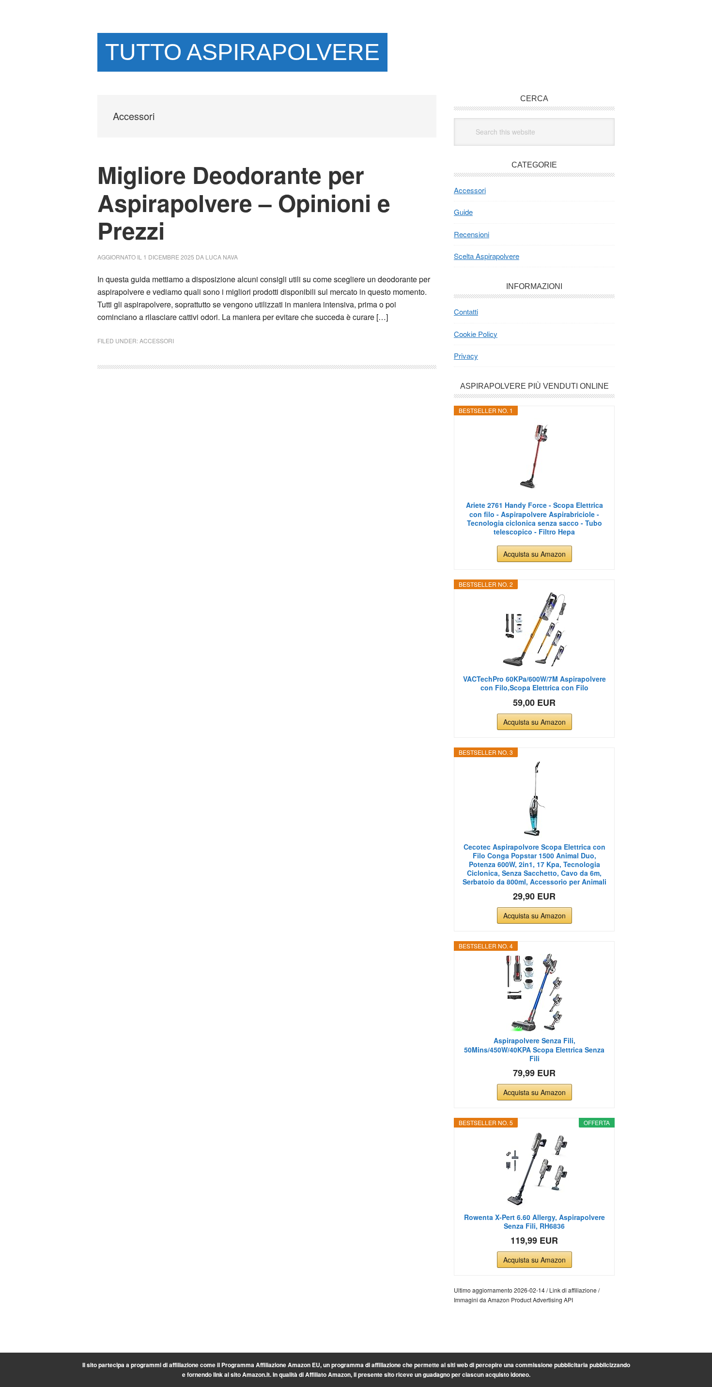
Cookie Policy (475, 334)
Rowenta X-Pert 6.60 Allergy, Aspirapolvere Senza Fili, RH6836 (534, 1221)
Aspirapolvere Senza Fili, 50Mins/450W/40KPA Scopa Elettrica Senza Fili (534, 1049)
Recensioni (471, 234)
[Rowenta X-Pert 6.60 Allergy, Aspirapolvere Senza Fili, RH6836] (534, 1169)
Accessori (156, 340)
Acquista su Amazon (534, 554)
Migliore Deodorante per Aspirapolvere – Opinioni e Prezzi (243, 202)
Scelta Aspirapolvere (486, 256)
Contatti (466, 311)
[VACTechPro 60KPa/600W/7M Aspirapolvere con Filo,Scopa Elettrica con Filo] (534, 631)
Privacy (466, 356)
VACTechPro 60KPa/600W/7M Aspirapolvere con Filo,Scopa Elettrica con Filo (534, 683)
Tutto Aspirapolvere (242, 52)
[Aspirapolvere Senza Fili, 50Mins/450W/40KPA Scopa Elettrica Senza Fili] (534, 992)
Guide (463, 212)
